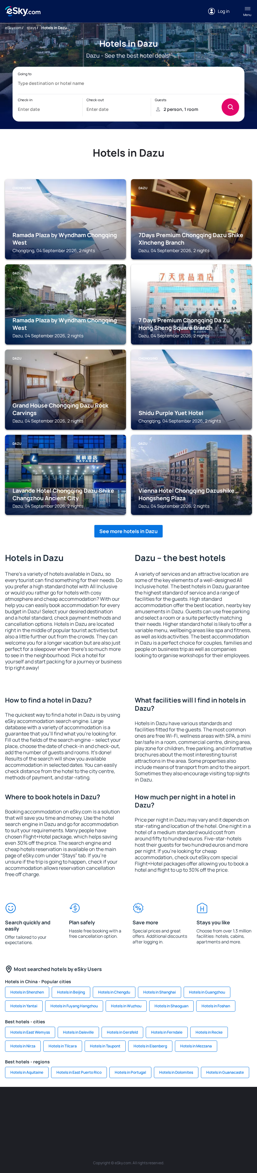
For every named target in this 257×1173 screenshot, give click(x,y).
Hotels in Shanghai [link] (159, 992)
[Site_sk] (166, 1106)
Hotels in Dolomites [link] (176, 1072)
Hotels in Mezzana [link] (196, 1046)
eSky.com (13, 27)
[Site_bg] (53, 1106)
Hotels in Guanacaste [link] (225, 1072)
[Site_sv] (91, 1120)
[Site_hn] (147, 1120)
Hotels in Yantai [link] (23, 1006)
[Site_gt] (128, 1120)
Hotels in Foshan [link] (216, 1006)
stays (31, 27)
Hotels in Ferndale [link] (166, 1032)
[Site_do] (222, 1106)
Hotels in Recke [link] (209, 1032)
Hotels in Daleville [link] (78, 1032)
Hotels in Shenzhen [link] (27, 992)
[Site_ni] (109, 1120)
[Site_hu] (185, 1106)
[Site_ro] (34, 1106)
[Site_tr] (109, 1106)
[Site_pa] (241, 1106)
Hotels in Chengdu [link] (114, 992)
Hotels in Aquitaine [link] (26, 1072)
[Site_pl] (72, 1106)
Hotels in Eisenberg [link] (150, 1046)
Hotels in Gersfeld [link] (122, 1032)
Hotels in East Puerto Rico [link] (79, 1072)
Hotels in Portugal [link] (130, 1072)
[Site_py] (166, 1120)
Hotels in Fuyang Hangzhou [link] (74, 1006)
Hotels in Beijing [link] (71, 992)
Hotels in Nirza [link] (22, 1046)
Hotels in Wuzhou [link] (126, 1006)
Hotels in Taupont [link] (105, 1046)
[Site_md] (147, 1106)
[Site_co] (203, 1106)
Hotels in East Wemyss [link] (30, 1032)
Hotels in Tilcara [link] (63, 1046)
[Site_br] (15, 1106)
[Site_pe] (91, 1106)
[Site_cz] (128, 1106)
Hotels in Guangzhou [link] (207, 992)
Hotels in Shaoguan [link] (171, 1006)
